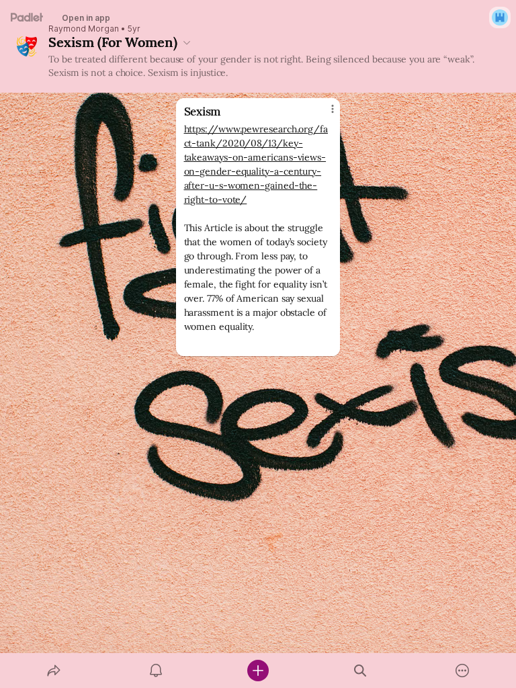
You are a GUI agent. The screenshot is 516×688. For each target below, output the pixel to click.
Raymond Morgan (83, 29)
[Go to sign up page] (500, 17)
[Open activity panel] (155, 670)
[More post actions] (324, 114)
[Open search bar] (360, 670)
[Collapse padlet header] (187, 42)
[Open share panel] (53, 670)
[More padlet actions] (462, 670)
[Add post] (258, 670)
